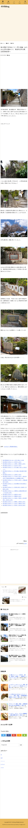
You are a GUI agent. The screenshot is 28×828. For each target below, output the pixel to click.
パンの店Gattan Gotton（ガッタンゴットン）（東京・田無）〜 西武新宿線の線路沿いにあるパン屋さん (18, 695)
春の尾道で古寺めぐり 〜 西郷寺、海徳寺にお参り (14, 501)
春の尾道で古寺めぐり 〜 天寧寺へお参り (12, 474)
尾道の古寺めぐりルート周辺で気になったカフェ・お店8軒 (17, 635)
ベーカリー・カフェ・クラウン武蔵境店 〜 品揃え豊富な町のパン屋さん (18, 714)
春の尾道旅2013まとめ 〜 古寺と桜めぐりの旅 (13, 460)
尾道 (9, 55)
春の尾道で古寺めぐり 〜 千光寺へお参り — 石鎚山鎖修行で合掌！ (17, 625)
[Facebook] (8, 735)
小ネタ (2, 767)
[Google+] (14, 735)
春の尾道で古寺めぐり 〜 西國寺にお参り (12, 496)
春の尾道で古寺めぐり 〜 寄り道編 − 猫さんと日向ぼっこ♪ (17, 645)
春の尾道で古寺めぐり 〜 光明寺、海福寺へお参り (14, 463)
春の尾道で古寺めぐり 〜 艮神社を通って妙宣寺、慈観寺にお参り (17, 656)
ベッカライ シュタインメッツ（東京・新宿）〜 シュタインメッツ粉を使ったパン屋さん (18, 686)
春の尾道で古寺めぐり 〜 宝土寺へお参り (12, 465)
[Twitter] (3, 735)
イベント (3, 761)
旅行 (2, 758)
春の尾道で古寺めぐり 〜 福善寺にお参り (12, 494)
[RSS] (19, 735)
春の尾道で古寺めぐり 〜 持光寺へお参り (12, 462)
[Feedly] (24, 735)
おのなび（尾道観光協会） (11, 446)
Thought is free (22, 824)
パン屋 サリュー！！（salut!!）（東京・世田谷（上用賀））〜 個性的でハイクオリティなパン (18, 676)
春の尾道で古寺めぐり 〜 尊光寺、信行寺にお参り (14, 505)
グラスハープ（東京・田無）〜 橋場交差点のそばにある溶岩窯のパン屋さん (18, 704)
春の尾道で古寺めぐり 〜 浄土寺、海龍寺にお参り (14, 503)
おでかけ (3, 764)
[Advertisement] (14, 24)
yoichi (25, 543)
